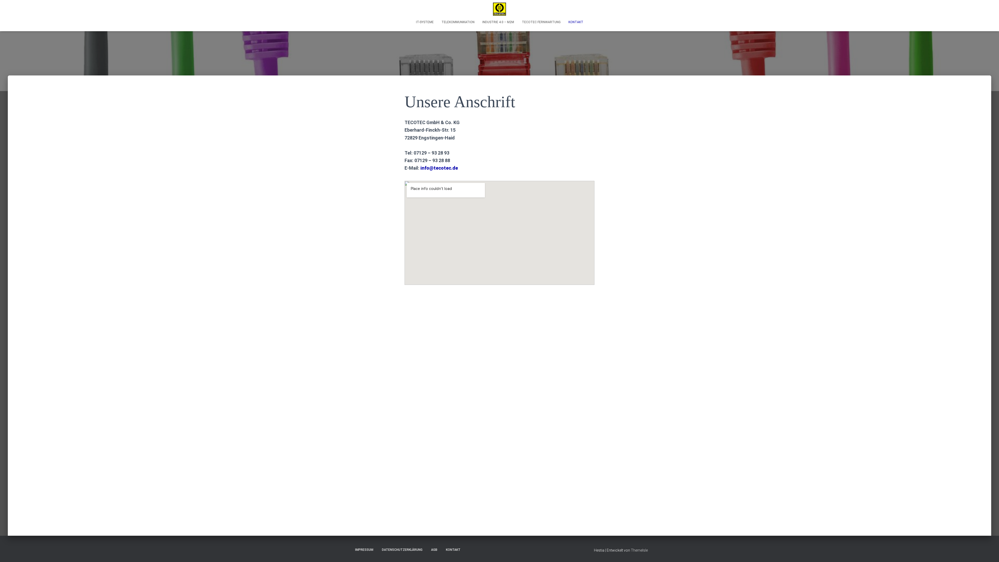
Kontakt (575, 22)
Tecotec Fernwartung (541, 22)
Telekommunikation (458, 22)
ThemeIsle (639, 550)
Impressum (364, 550)
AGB (434, 550)
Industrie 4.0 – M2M (498, 22)
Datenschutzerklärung (402, 550)
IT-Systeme (425, 22)
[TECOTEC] (499, 9)
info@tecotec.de (439, 168)
